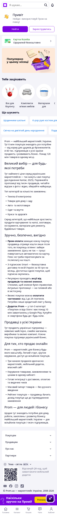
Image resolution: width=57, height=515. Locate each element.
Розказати (42, 499)
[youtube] (5, 486)
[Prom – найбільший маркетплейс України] (5, 5)
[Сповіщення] (52, 5)
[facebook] (11, 486)
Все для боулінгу (9, 105)
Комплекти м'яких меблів (26, 105)
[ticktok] (22, 486)
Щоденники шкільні (14, 120)
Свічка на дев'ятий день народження (23, 130)
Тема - (15, 464)
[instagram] (16, 486)
